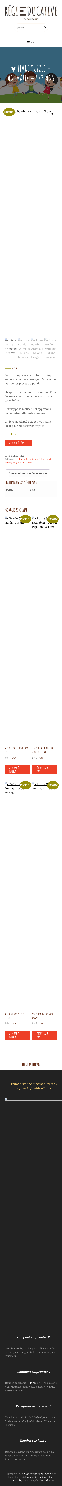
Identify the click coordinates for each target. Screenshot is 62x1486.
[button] (52, 114)
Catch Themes (47, 1480)
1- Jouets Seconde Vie (27, 458)
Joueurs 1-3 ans (24, 462)
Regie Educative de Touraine (38, 1473)
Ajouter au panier (18, 442)
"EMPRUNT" (34, 1383)
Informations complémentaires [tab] (28, 473)
